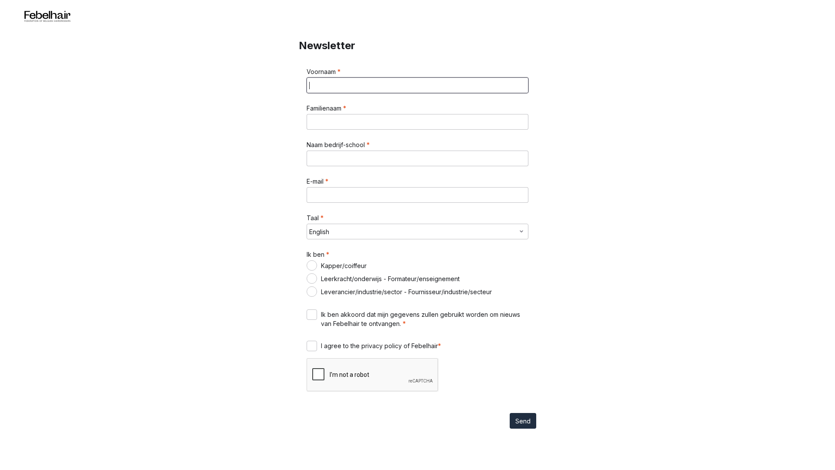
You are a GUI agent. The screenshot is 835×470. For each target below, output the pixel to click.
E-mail (316, 181)
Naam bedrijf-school (337, 144)
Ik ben (316, 254)
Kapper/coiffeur (344, 265)
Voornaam (322, 71)
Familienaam (325, 108)
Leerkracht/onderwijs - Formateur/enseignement (390, 278)
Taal (314, 218)
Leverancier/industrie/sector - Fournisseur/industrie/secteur (406, 291)
